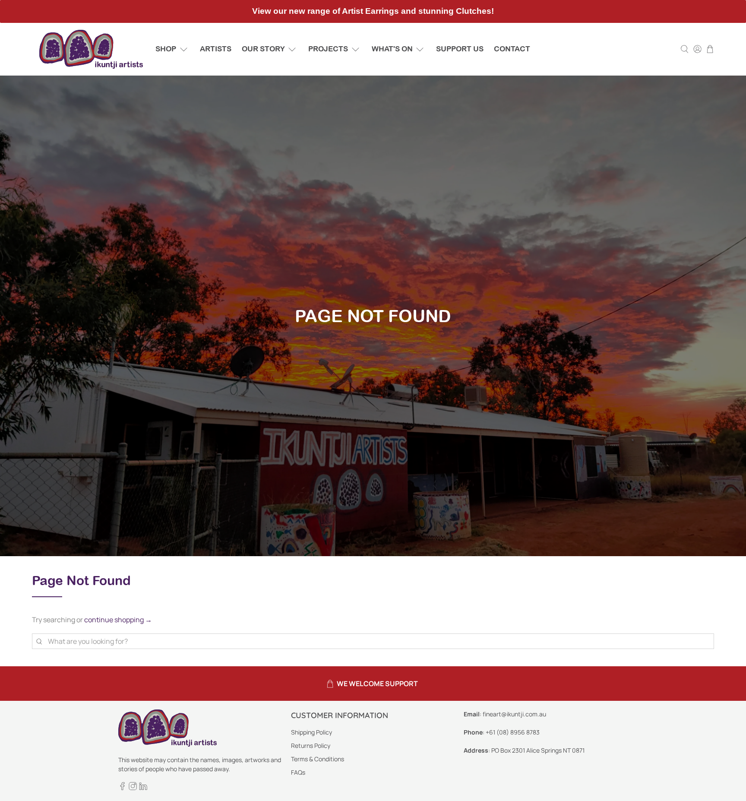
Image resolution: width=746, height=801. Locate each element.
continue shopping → (118, 619)
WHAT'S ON (392, 48)
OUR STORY (263, 48)
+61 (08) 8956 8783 (513, 732)
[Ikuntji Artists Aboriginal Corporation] (91, 49)
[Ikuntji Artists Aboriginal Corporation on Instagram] (133, 788)
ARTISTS (215, 48)
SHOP (165, 48)
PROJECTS (328, 48)
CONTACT (512, 48)
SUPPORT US (460, 48)
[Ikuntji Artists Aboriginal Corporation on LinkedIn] (143, 788)
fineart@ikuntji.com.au (514, 714)
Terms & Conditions (317, 759)
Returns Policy (310, 745)
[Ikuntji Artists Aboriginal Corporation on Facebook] (122, 788)
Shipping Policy (311, 732)
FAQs (298, 772)
